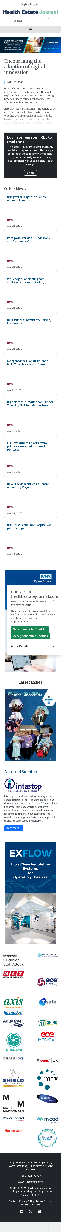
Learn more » (14, 837)
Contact (13, 1211)
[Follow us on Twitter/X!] (30, 1221)
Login (24, 4)
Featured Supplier (20, 781)
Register (35, 4)
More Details (20, 646)
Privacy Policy (26, 1211)
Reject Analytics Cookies (30, 629)
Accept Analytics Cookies (30, 636)
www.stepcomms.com (30, 1191)
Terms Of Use (43, 1211)
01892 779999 (33, 1185)
